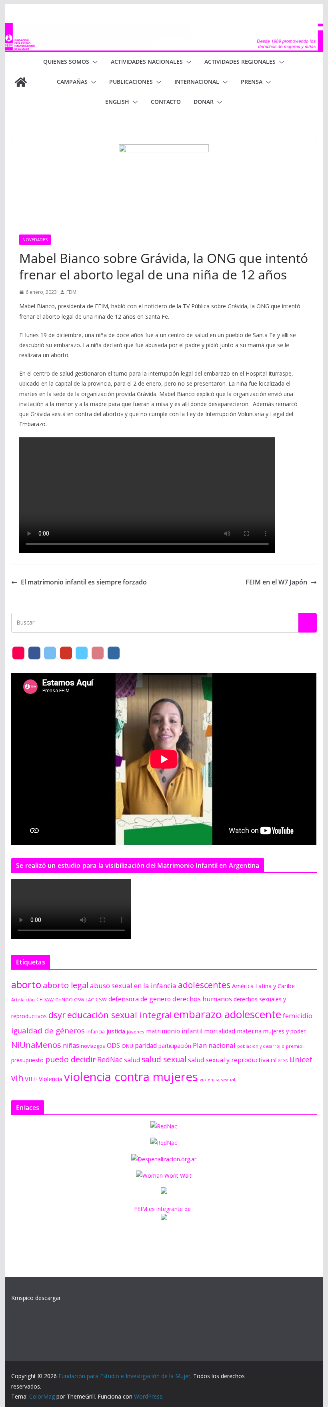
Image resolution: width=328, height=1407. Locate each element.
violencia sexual (217, 1079)
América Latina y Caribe (263, 986)
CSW (101, 999)
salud (132, 1059)
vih (17, 1078)
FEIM (71, 292)
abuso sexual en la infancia (133, 985)
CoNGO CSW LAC (74, 1000)
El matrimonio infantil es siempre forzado (84, 582)
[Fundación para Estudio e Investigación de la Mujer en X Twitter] (50, 653)
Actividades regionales (240, 61)
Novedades (35, 240)
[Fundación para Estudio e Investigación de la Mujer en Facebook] (34, 653)
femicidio (297, 1015)
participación (174, 1045)
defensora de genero (139, 999)
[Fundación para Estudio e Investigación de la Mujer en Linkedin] (114, 653)
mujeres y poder (284, 1031)
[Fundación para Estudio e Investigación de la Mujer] (164, 28)
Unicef (300, 1059)
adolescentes (204, 985)
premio (294, 1046)
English (117, 101)
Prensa (251, 81)
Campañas (72, 81)
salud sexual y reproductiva (228, 1059)
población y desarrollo (260, 1046)
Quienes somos (66, 61)
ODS (113, 1045)
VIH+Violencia (43, 1079)
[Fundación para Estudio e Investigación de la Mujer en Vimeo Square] (82, 653)
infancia (95, 1031)
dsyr (57, 1015)
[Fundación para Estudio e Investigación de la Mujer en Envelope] (18, 653)
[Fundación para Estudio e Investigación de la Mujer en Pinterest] (98, 653)
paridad (146, 1045)
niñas (71, 1045)
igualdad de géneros (48, 1030)
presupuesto (27, 1060)
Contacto (166, 101)
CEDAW (45, 999)
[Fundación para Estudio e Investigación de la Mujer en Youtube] (66, 653)
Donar (204, 101)
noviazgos (93, 1045)
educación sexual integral (119, 1015)
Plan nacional (214, 1045)
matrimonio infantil (174, 1031)
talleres (279, 1060)
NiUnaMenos (36, 1044)
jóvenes (135, 1032)
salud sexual (164, 1059)
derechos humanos (202, 998)
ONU (127, 1045)
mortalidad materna (233, 1031)
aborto (26, 984)
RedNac (109, 1059)
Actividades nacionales (147, 61)
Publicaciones (131, 81)
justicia (115, 1031)
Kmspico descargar (36, 1298)
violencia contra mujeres (131, 1077)
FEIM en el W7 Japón (276, 582)
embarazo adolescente (227, 1014)
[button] (93, 62)
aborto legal (65, 985)
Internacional (196, 81)
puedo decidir (70, 1059)
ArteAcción (23, 1000)
